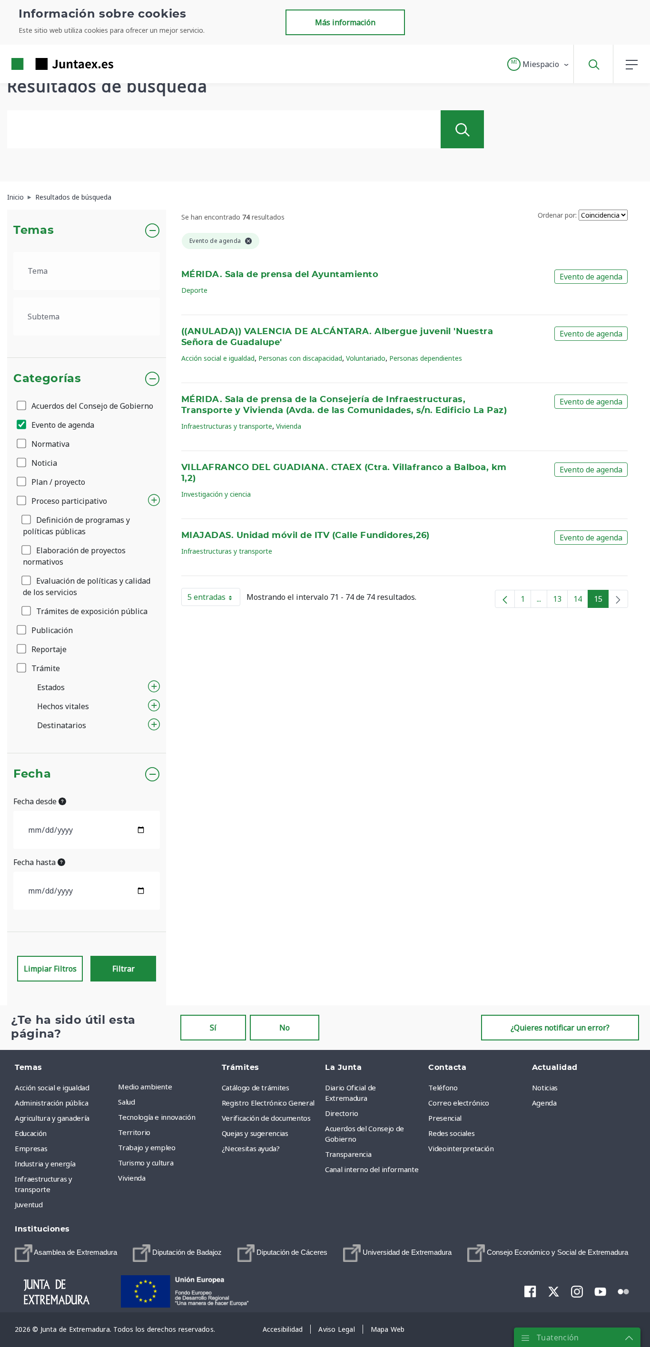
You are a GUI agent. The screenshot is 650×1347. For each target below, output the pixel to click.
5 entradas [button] (213, 599)
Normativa (49, 444)
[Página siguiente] (618, 599)
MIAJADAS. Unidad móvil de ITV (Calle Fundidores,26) (305, 535)
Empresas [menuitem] (31, 1148)
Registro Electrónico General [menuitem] (268, 1102)
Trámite (45, 668)
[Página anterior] (505, 599)
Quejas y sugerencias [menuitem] (255, 1133)
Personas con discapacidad (300, 358)
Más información (345, 22)
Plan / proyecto (57, 482)
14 (580, 601)
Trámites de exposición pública (91, 611)
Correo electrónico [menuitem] (458, 1102)
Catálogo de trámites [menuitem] (255, 1087)
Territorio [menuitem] (134, 1132)
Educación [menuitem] (31, 1133)
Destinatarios (61, 725)
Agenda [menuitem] (544, 1102)
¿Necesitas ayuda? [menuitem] (251, 1148)
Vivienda (288, 426)
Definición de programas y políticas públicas (76, 526)
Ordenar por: (557, 215)
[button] (538, 64)
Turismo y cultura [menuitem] (145, 1162)
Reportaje (48, 649)
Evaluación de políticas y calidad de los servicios (86, 586)
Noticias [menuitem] (545, 1087)
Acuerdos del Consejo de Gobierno (91, 406)
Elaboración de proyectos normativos (74, 556)
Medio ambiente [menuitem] (145, 1086)
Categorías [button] (47, 379)
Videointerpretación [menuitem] (460, 1148)
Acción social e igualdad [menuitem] (52, 1087)
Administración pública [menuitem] (51, 1102)
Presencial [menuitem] (445, 1118)
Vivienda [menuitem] (131, 1178)
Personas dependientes (425, 358)
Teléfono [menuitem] (442, 1087)
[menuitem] (66, 1253)
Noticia (43, 463)
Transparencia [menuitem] (348, 1154)
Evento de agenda (62, 425)
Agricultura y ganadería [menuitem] (52, 1118)
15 (601, 601)
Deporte (194, 290)
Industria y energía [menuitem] (45, 1163)
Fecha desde (36, 801)
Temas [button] (33, 230)
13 (560, 601)
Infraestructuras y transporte (226, 426)
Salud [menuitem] (126, 1101)
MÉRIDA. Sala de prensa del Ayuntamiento (279, 274)
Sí (213, 1027)
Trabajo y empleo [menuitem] (146, 1147)
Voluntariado (365, 358)
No (284, 1027)
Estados (51, 687)
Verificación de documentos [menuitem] (266, 1118)
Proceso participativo (68, 501)
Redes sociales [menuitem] (451, 1133)
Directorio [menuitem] (341, 1113)
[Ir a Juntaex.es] (45, 64)
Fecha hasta (35, 862)
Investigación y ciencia (216, 494)
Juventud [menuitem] (28, 1204)
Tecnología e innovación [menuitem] (156, 1117)
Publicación (51, 630)
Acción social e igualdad (218, 358)
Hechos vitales (63, 706)
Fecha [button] (32, 774)
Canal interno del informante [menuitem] (371, 1169)
